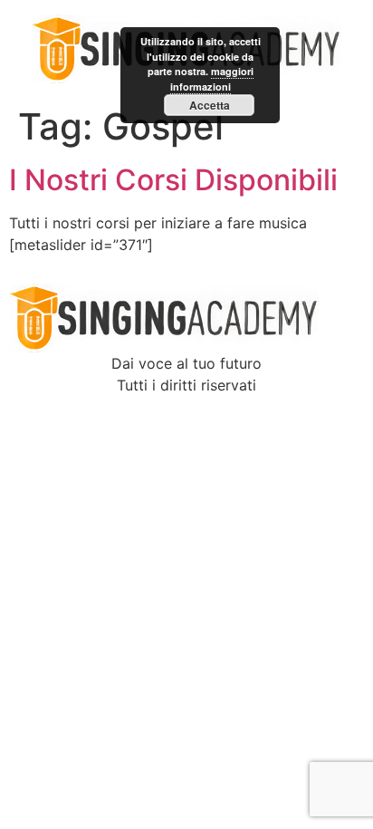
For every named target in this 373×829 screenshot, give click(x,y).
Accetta (209, 105)
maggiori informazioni (211, 78)
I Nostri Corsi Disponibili (173, 180)
